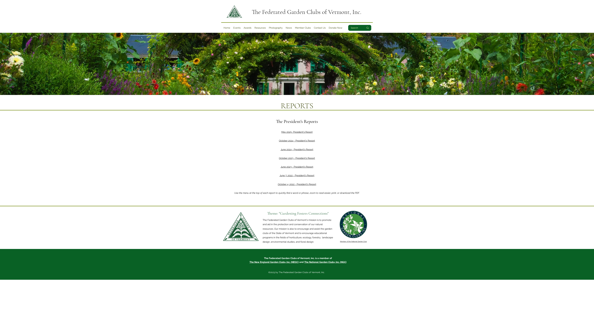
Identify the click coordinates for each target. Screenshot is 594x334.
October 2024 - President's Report (297, 140)
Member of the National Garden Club (353, 241)
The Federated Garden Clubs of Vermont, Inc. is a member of (298, 258)
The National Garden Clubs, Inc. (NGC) (325, 262)
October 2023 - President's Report (297, 158)
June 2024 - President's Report (297, 149)
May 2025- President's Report (297, 132)
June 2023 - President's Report (297, 166)
